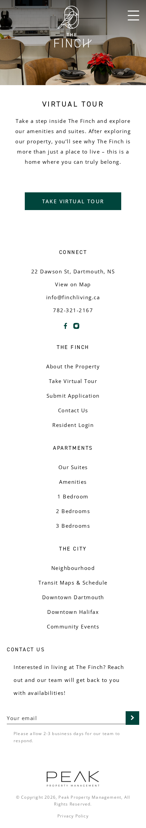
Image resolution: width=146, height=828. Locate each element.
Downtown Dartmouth (73, 597)
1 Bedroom (73, 496)
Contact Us (73, 410)
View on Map (73, 284)
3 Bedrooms (73, 525)
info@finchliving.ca (73, 297)
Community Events (73, 626)
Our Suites (73, 467)
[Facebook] (65, 329)
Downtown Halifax (73, 611)
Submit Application (73, 395)
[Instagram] (76, 329)
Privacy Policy (73, 816)
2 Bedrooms (73, 511)
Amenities (73, 481)
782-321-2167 (73, 310)
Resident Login (73, 424)
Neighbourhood (73, 567)
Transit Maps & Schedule (73, 582)
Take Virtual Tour (73, 201)
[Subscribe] (132, 718)
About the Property (73, 366)
